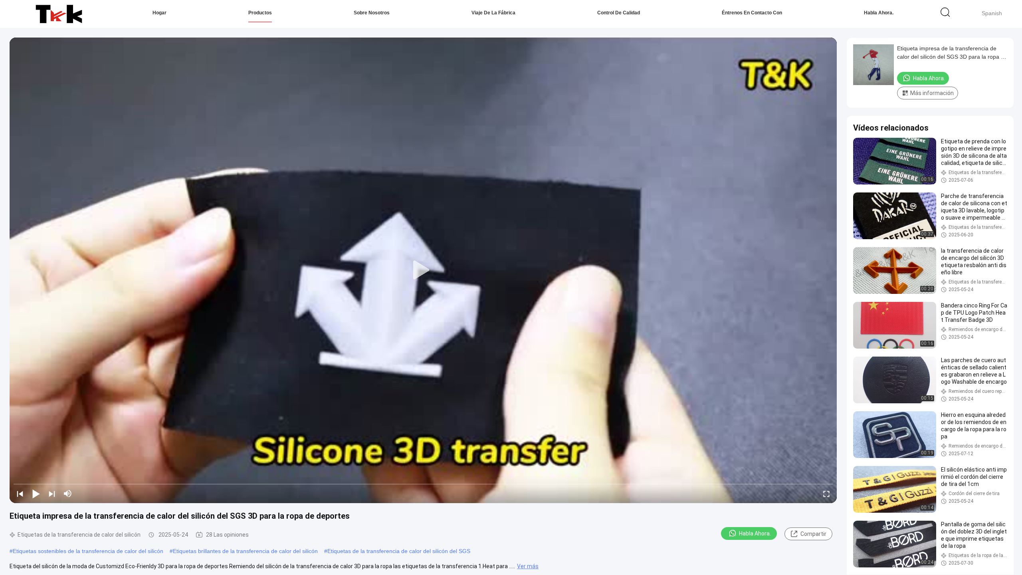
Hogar (159, 13)
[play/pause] (36, 494)
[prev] (20, 494)
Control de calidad (618, 13)
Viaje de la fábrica (493, 13)
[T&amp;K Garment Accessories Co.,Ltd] (59, 14)
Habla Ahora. (878, 13)
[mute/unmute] (68, 494)
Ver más (528, 566)
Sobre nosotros (372, 13)
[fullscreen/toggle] (826, 494)
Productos (260, 13)
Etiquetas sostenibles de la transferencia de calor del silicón (88, 551)
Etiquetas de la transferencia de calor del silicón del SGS (398, 551)
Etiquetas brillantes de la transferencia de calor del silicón (245, 551)
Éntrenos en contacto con (752, 13)
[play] (423, 270)
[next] (52, 494)
